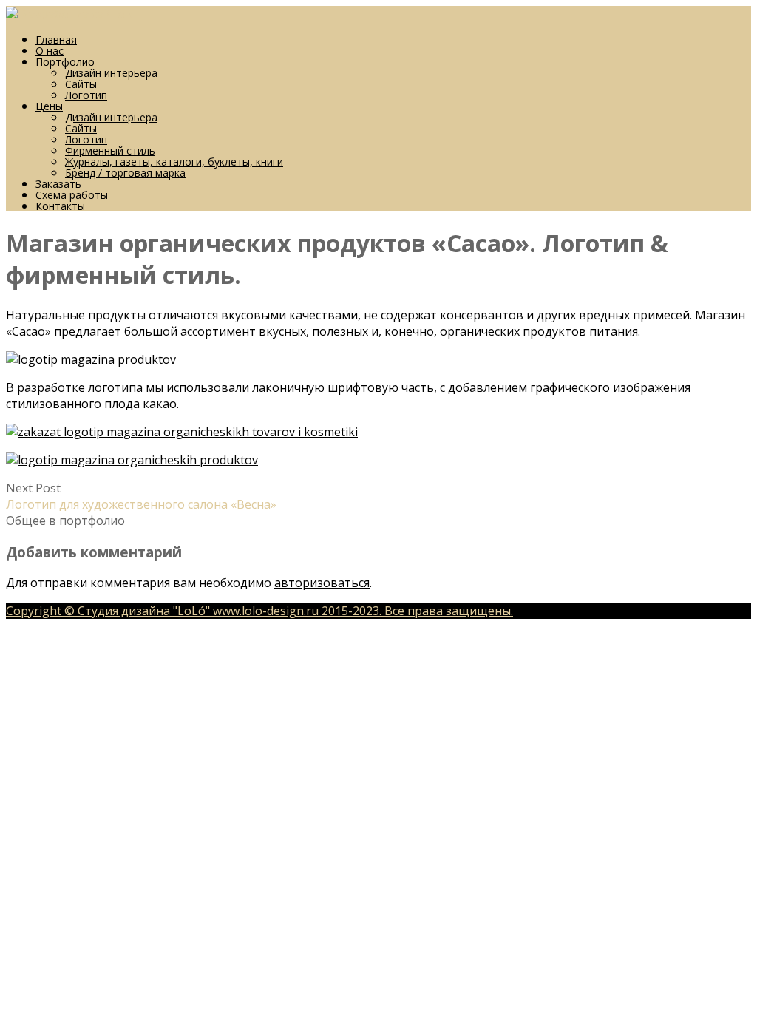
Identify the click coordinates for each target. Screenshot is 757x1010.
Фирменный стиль (110, 150)
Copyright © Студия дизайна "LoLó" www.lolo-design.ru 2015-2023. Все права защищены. (259, 611)
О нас (49, 51)
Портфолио (65, 62)
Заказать (58, 184)
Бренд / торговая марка (125, 173)
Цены (49, 106)
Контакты (60, 206)
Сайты (81, 84)
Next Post (141, 496)
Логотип (86, 95)
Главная (56, 40)
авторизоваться (322, 583)
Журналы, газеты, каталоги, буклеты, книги (174, 162)
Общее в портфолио (65, 520)
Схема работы (71, 195)
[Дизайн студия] (12, 14)
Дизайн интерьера (111, 73)
